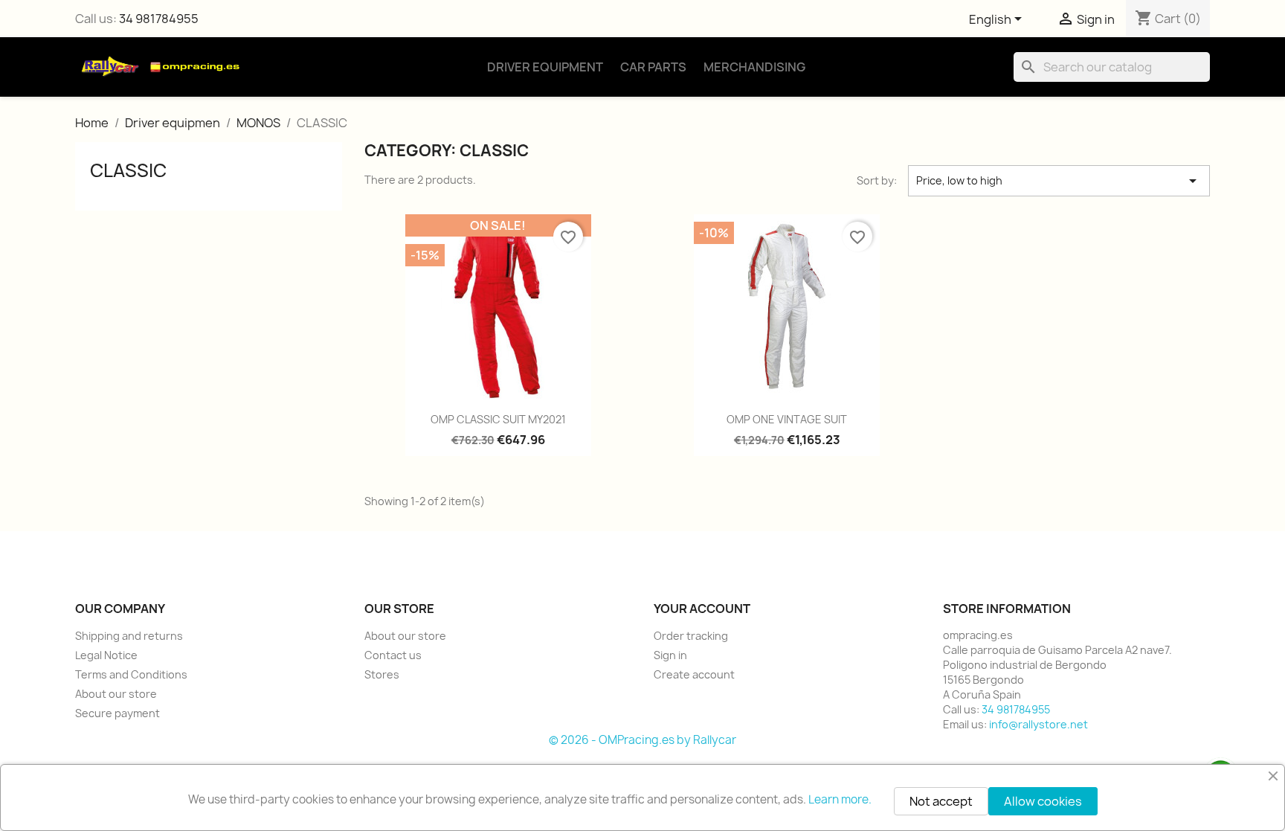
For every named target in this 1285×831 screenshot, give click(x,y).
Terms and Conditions (131, 674)
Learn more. (840, 799)
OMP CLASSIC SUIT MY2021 (498, 419)
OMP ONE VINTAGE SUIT (787, 419)
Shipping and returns (129, 636)
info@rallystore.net (1038, 724)
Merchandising (754, 67)
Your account (702, 608)
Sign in (670, 655)
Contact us (393, 655)
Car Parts (653, 67)
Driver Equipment (545, 67)
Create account (694, 674)
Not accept (941, 801)
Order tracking (691, 636)
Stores (381, 674)
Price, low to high (1059, 181)
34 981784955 (159, 18)
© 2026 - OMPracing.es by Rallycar (642, 740)
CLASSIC (128, 170)
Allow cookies (1043, 801)
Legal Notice (106, 655)
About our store (116, 694)
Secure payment (117, 713)
